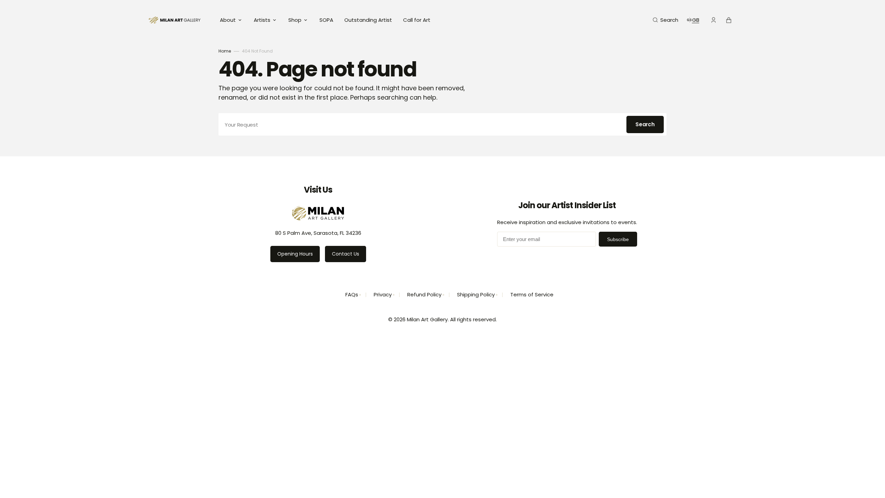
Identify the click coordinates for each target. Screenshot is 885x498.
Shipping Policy (476, 294)
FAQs (351, 294)
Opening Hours (295, 253)
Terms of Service (531, 294)
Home (224, 51)
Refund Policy (424, 294)
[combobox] (442, 124)
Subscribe (618, 239)
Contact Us (345, 253)
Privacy (383, 294)
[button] (665, 20)
